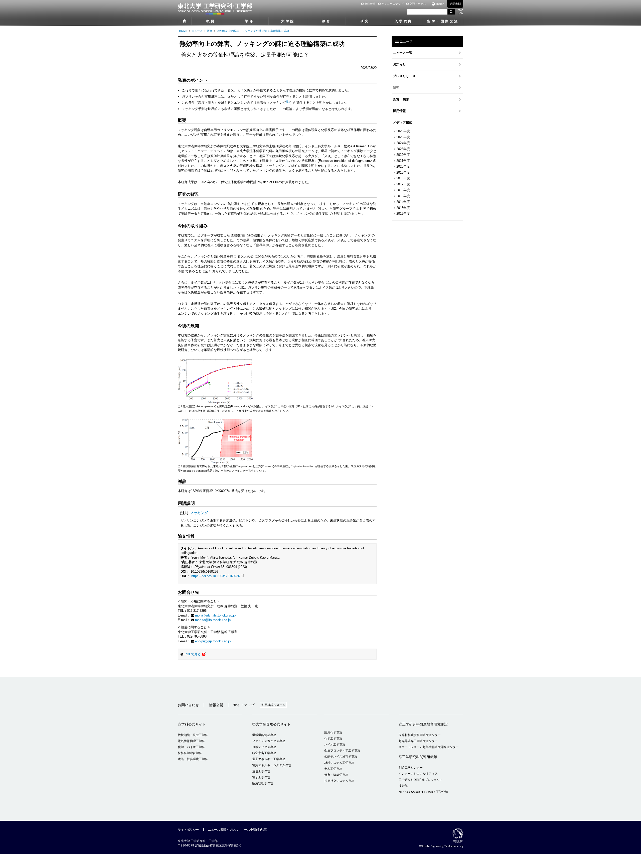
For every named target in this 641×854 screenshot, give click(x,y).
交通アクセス (417, 3)
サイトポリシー (188, 829)
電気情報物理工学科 (191, 741)
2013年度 (403, 208)
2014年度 (403, 202)
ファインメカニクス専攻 (268, 741)
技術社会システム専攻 (339, 781)
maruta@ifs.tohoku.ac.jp (213, 620)
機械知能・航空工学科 (193, 735)
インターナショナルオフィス (418, 773)
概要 (210, 21)
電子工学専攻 (261, 777)
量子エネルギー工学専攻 (268, 759)
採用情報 (399, 111)
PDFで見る (193, 654)
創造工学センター (411, 767)
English (439, 3)
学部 (249, 21)
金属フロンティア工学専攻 (342, 750)
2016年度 (403, 190)
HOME (183, 30)
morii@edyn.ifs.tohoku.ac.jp (215, 615)
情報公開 (216, 705)
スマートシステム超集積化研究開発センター (429, 747)
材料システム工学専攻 (339, 763)
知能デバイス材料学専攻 (340, 756)
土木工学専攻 (333, 769)
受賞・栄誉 (401, 99)
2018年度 (403, 178)
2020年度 (403, 166)
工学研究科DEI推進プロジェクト (421, 780)
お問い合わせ (188, 705)
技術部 (403, 786)
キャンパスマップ (392, 3)
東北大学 (369, 3)
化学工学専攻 (333, 738)
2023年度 (403, 149)
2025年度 (403, 137)
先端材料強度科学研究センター (420, 735)
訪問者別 (455, 3)
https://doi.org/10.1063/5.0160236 (215, 576)
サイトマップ (243, 705)
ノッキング (199, 513)
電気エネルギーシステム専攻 (271, 765)
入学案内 (404, 21)
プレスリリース (404, 76)
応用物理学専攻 (262, 783)
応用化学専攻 (333, 732)
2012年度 (403, 213)
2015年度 (403, 196)
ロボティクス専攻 (264, 747)
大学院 (288, 21)
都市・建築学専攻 (336, 775)
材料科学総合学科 (190, 753)
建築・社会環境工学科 (193, 759)
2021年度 (403, 161)
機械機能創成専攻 (264, 735)
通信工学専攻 (261, 771)
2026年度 (403, 131)
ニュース (197, 30)
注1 (288, 101)
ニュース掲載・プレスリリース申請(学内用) (237, 829)
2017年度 (403, 184)
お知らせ (399, 64)
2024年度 (403, 143)
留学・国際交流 (443, 21)
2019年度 (403, 172)
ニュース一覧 (402, 53)
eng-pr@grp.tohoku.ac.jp (213, 641)
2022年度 (403, 155)
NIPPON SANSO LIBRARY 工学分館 (423, 792)
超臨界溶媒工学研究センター (418, 741)
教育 (326, 21)
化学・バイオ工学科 (191, 747)
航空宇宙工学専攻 (264, 753)
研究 (365, 21)
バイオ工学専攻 (334, 744)
